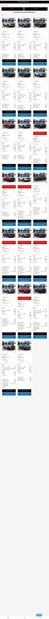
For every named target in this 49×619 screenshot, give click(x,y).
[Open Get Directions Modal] (45, 2)
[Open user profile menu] (48, 2)
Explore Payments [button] (9, 60)
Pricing (5, 140)
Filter (37, 8)
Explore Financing (9, 64)
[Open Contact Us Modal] (43, 2)
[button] (15, 29)
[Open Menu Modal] (1, 2)
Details (12, 140)
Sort (13, 8)
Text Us (39, 614)
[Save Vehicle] (15, 32)
